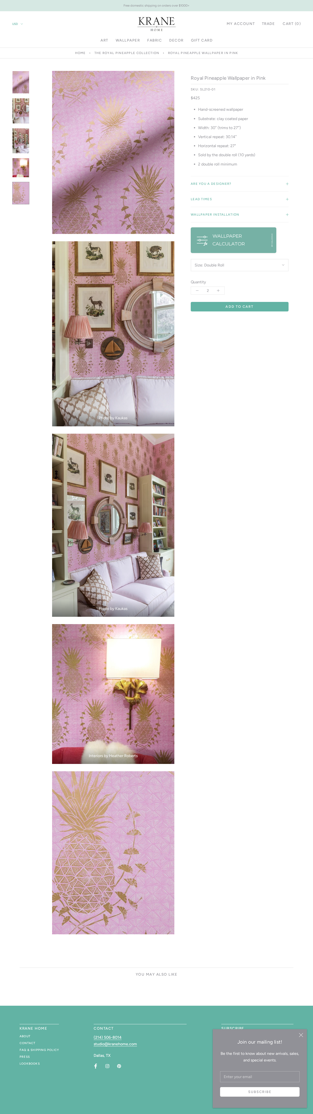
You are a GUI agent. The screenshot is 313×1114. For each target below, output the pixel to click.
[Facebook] (96, 1066)
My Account (241, 24)
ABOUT (25, 1036)
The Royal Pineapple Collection (126, 53)
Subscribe (260, 1092)
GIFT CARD (202, 40)
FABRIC (154, 40)
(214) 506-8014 (108, 1037)
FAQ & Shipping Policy (39, 1050)
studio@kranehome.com (115, 1044)
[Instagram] (107, 1066)
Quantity (198, 282)
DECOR (176, 40)
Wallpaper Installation (215, 214)
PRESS (25, 1057)
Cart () (292, 24)
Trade (268, 24)
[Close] (301, 1035)
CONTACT (27, 1043)
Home (80, 53)
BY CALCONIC (272, 240)
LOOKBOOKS (30, 1063)
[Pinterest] (119, 1066)
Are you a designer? (211, 184)
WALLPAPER (128, 40)
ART (104, 40)
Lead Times (201, 199)
